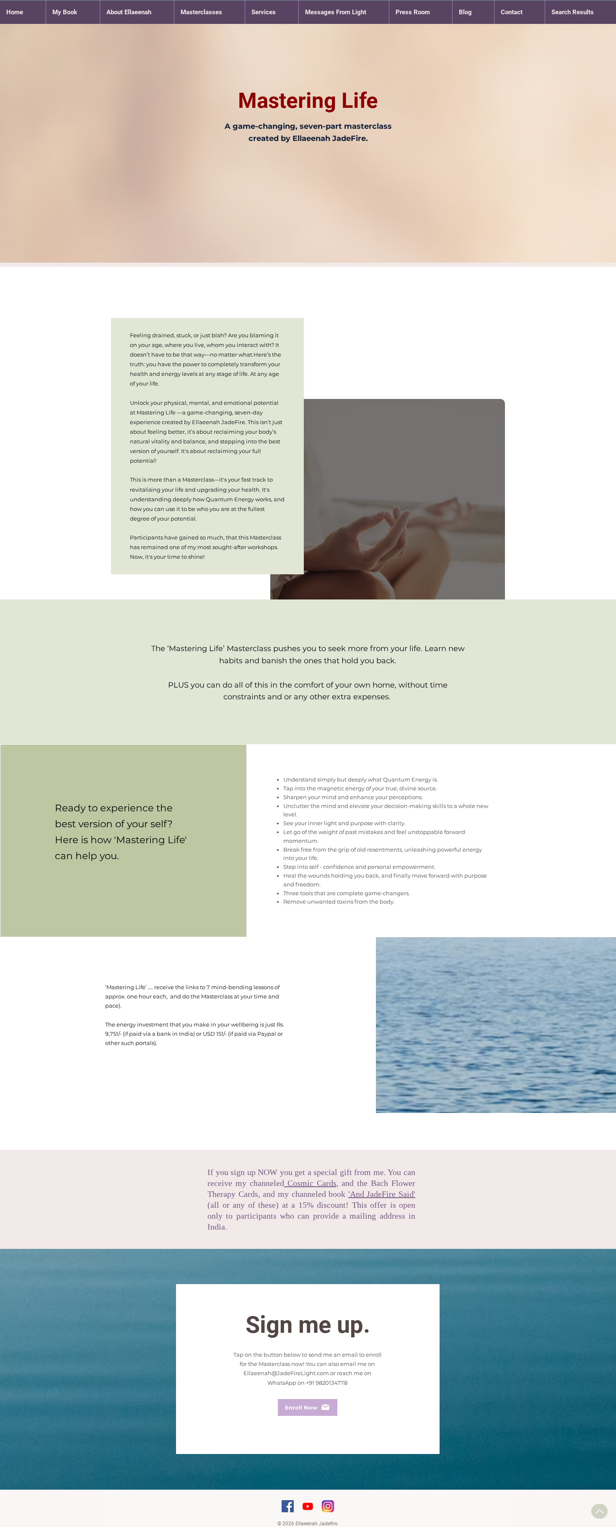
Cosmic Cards (310, 1183)
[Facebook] (288, 1506)
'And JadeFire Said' (381, 1194)
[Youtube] (308, 1506)
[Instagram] (328, 1506)
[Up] (599, 1511)
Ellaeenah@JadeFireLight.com (286, 1373)
